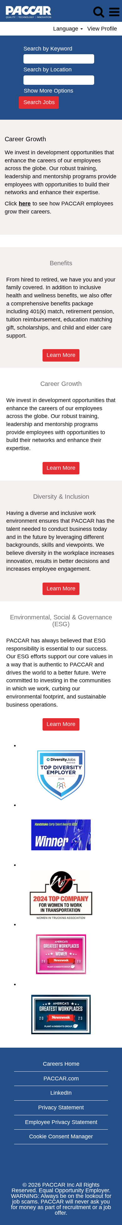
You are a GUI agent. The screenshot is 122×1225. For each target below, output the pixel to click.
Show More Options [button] (48, 91)
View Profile (102, 29)
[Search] (98, 12)
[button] (114, 12)
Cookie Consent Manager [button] (61, 1136)
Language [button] (66, 29)
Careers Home (61, 1064)
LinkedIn (61, 1093)
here (25, 203)
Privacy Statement (61, 1107)
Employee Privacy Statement (61, 1122)
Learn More (61, 355)
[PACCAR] (26, 11)
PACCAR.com (61, 1078)
